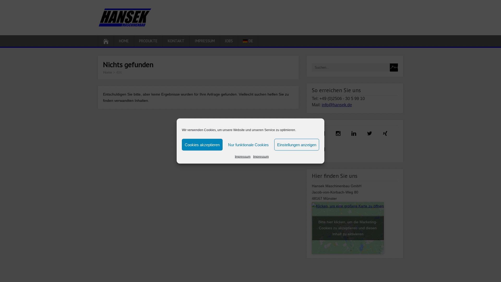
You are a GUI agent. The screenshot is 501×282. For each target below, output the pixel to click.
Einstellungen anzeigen (296, 144)
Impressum (242, 156)
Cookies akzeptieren (202, 144)
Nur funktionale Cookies (248, 144)
